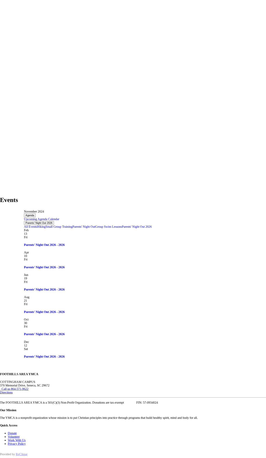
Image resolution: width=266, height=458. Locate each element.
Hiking (41, 226)
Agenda (30, 215)
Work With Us (17, 440)
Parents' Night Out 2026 (39, 222)
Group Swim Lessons (108, 226)
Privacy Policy (17, 443)
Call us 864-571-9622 (14, 389)
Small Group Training (59, 226)
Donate (12, 433)
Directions (6, 392)
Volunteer (14, 436)
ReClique (21, 454)
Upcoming (30, 219)
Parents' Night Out (83, 226)
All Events (30, 226)
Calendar (53, 219)
